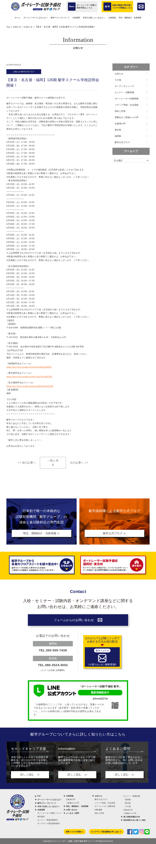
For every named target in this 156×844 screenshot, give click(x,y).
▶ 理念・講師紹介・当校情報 (76, 806)
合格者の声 (120, 123)
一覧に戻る (52, 462)
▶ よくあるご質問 (71, 813)
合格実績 (112, 18)
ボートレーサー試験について (49, 813)
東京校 (118, 130)
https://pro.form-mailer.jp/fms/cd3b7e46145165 (29, 386)
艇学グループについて (60, 18)
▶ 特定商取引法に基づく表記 (133, 820)
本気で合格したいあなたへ (94, 18)
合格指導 (76, 18)
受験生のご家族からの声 (127, 117)
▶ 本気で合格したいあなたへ (47, 806)
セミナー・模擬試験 (131, 796)
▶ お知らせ (97, 796)
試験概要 (98, 810)
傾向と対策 (120, 111)
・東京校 (127, 803)
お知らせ (17, 72)
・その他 (127, 806)
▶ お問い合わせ (70, 810)
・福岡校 (127, 800)
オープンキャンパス (124, 86)
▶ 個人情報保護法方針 (130, 817)
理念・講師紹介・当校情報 (130, 18)
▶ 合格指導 (40, 810)
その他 (118, 80)
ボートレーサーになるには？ (35, 18)
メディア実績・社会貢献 (127, 105)
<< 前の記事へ (27, 462)
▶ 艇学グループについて (45, 803)
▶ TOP (38, 796)
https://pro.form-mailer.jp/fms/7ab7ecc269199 (29, 376)
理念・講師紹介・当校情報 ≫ (41, 533)
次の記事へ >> (79, 462)
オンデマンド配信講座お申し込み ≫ (106, 832)
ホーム (17, 18)
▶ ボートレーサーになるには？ (48, 800)
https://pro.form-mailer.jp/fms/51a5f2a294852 (29, 367)
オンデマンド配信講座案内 (48, 823)
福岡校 (118, 136)
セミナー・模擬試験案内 (47, 820)
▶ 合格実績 (69, 796)
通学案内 (41, 817)
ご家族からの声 (72, 803)
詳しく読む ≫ (30, 774)
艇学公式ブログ (27, 72)
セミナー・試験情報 (124, 92)
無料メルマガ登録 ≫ (74, 832)
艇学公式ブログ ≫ (114, 533)
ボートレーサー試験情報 (127, 98)
